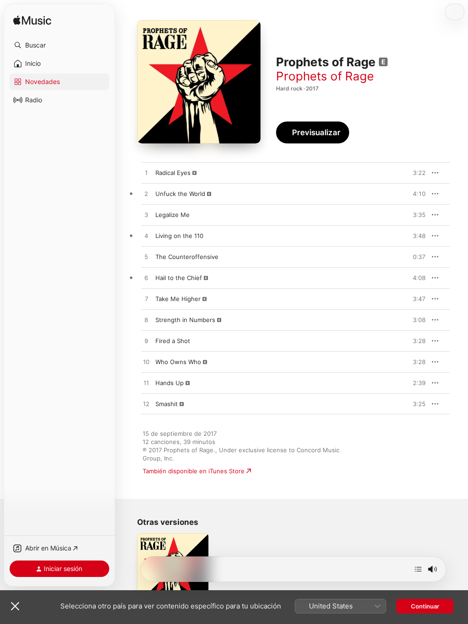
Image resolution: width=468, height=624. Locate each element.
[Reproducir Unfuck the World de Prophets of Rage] (146, 194)
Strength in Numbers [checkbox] (185, 319)
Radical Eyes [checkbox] (173, 172)
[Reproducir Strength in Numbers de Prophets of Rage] (146, 320)
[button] (59, 45)
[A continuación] (418, 569)
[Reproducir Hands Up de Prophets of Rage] (146, 383)
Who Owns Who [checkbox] (178, 361)
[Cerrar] (15, 606)
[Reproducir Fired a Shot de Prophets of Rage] (146, 341)
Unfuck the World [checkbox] (180, 193)
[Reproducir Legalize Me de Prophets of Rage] (146, 215)
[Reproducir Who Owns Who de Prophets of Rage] (146, 362)
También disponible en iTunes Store (194, 471)
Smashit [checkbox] (166, 403)
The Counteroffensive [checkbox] (186, 256)
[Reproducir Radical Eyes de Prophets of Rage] (146, 173)
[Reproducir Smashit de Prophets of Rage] (146, 404)
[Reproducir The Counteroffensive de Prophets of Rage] (146, 257)
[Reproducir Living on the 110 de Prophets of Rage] (146, 236)
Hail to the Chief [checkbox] (178, 277)
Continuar (425, 606)
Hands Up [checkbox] (169, 382)
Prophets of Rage (325, 76)
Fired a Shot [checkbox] (172, 340)
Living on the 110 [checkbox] (179, 235)
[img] (32, 21)
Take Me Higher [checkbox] (178, 298)
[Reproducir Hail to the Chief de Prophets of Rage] (146, 278)
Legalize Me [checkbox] (172, 214)
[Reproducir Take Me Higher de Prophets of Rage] (146, 299)
